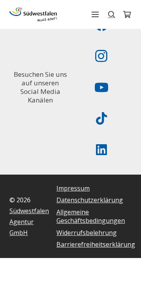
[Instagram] (101, 56)
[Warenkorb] (127, 14)
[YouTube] (101, 87)
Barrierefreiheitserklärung (95, 244)
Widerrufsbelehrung (86, 232)
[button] (95, 14)
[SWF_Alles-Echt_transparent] (33, 14)
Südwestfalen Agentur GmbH (29, 222)
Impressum (73, 188)
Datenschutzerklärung (89, 200)
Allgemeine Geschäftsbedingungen (90, 216)
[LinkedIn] (101, 149)
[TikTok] (101, 118)
